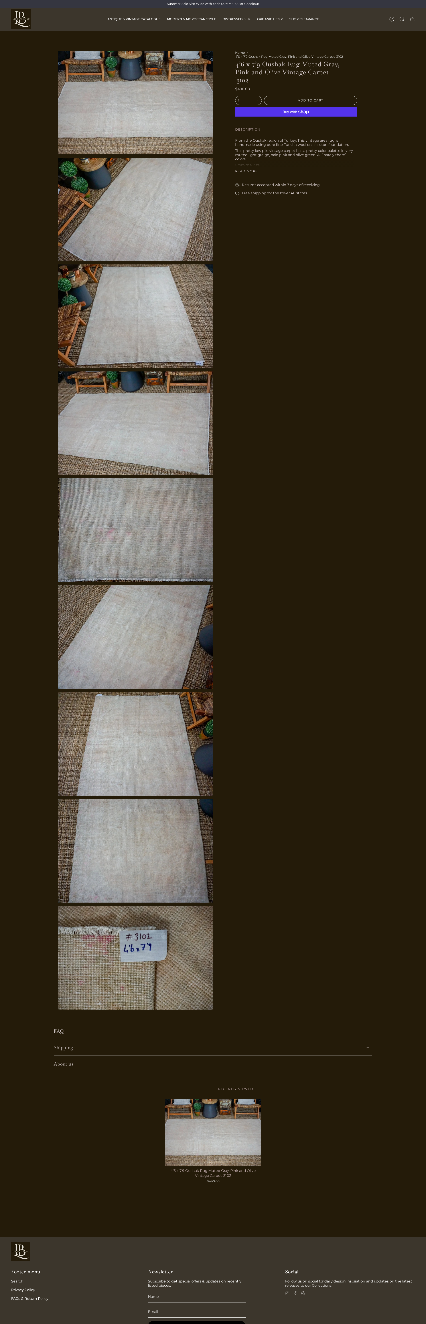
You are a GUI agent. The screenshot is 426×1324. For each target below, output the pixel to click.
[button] (134, 19)
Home (240, 53)
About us (63, 1064)
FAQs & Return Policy (29, 1298)
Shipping (63, 1047)
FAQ (59, 1031)
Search (17, 1281)
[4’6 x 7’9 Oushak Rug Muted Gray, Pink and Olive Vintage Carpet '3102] (213, 1132)
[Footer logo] (20, 1251)
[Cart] (412, 19)
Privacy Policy (23, 1290)
